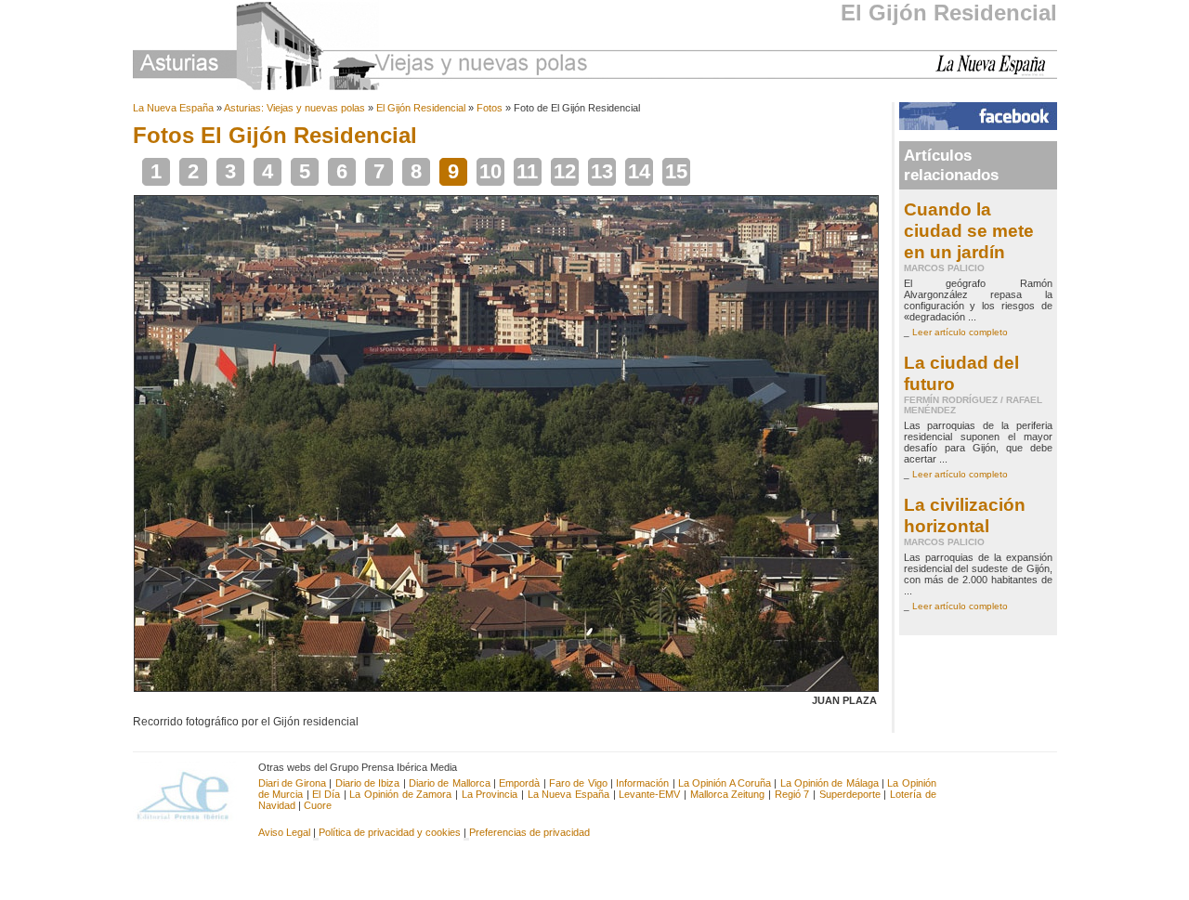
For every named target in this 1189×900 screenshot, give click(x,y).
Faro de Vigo (578, 783)
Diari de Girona (292, 783)
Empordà (519, 783)
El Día (326, 794)
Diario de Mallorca (449, 783)
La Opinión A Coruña (724, 783)
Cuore (318, 805)
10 (490, 171)
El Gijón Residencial (949, 12)
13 (602, 171)
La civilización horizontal (965, 515)
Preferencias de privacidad (529, 832)
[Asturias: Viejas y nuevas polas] (360, 49)
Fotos (490, 107)
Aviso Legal (284, 832)
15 (676, 171)
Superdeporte (850, 794)
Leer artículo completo (960, 332)
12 (565, 171)
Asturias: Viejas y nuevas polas (294, 107)
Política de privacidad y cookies (390, 832)
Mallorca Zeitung (727, 794)
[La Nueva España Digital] (996, 72)
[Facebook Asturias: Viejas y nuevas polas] (978, 126)
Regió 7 (792, 794)
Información (642, 783)
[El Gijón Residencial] (506, 688)
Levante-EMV (649, 794)
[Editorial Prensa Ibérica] (191, 794)
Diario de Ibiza (367, 783)
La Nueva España (173, 107)
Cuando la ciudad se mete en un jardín (969, 230)
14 (639, 171)
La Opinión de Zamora (400, 794)
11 (527, 171)
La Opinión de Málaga (831, 783)
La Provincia (490, 794)
